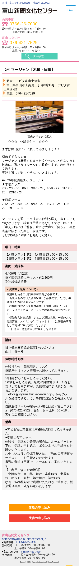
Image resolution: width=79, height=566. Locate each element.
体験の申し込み (39, 507)
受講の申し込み (39, 518)
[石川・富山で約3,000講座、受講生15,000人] (32, 14)
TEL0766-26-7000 (25, 542)
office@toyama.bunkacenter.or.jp (24, 539)
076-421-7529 (24, 42)
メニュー (71, 10)
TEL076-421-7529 (30, 551)
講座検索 (38, 56)
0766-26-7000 (24, 24)
